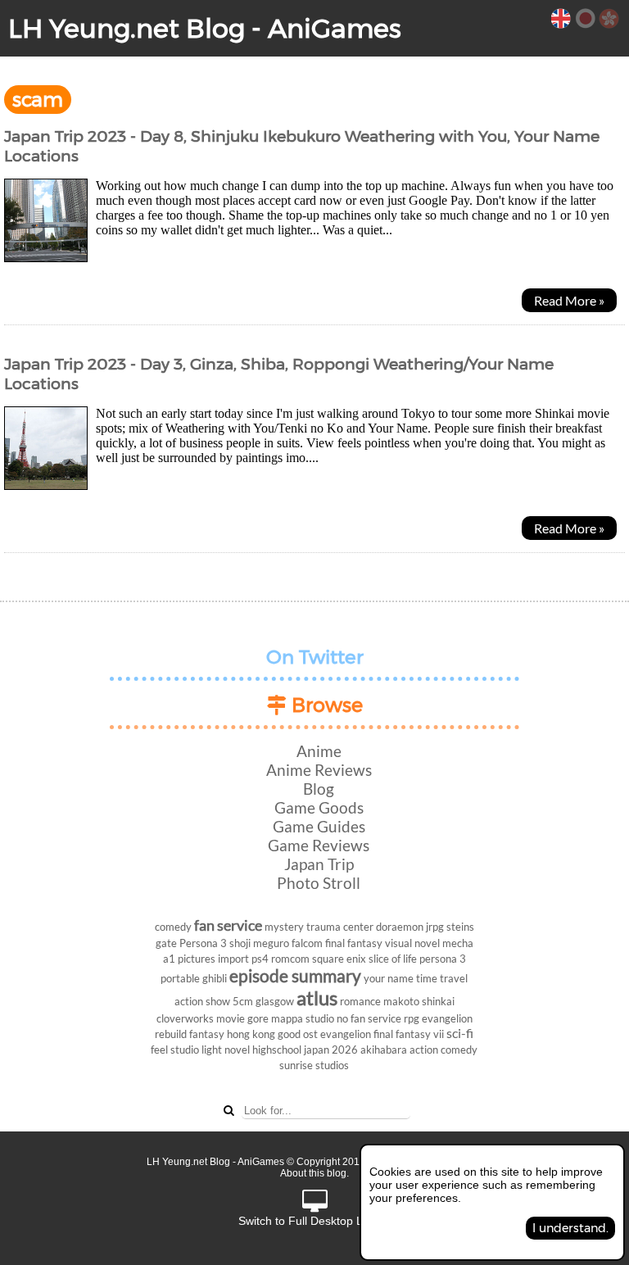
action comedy (443, 1049)
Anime (319, 750)
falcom (307, 943)
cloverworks (185, 1018)
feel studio (175, 1049)
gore (258, 1018)
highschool (276, 1049)
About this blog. (314, 1173)
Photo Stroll (318, 882)
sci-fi (459, 1033)
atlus (316, 997)
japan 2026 (331, 1049)
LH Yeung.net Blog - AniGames (204, 28)
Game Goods (319, 807)
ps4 (260, 958)
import (233, 958)
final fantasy (353, 943)
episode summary (295, 975)
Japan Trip (319, 864)
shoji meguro (259, 943)
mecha (457, 943)
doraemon (399, 926)
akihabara (383, 1049)
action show (202, 1001)
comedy (173, 926)
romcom (290, 958)
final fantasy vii (408, 1034)
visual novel (412, 943)
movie (230, 1018)
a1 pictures (189, 958)
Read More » (569, 300)
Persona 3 (203, 943)
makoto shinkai (419, 1001)
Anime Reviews (319, 769)
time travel (442, 978)
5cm (243, 1001)
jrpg (435, 926)
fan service (228, 925)
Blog (318, 788)
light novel (225, 1049)
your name (389, 978)
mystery (284, 926)
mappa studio (302, 1018)
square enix (339, 958)
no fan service (369, 1018)
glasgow (275, 1001)
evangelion (345, 1034)
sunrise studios (314, 1065)
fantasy (206, 1034)
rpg (411, 1018)
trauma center (339, 926)
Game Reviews (318, 845)
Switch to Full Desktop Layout (314, 1220)
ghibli (214, 978)
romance (360, 1001)
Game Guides (319, 826)
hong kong (251, 1034)
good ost (298, 1034)
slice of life (393, 958)
